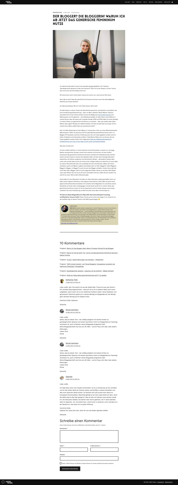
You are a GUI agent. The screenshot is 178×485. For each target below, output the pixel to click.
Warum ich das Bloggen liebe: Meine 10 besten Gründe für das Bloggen (90, 248)
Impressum (160, 482)
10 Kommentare (75, 12)
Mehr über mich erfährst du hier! (69, 223)
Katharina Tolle (72, 280)
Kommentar (64, 428)
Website (62, 454)
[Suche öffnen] (172, 2)
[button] (3, 482)
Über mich (139, 2)
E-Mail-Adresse (95, 446)
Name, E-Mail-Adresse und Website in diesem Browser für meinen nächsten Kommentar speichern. (88, 463)
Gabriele (69, 377)
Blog (133, 2)
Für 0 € (145, 2)
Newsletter (167, 2)
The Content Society (104, 115)
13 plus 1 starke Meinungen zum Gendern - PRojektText (85, 260)
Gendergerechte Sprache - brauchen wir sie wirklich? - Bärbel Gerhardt (90, 271)
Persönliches (57, 12)
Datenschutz (168, 482)
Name (62, 446)
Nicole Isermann (72, 310)
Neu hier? (127, 2)
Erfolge (151, 2)
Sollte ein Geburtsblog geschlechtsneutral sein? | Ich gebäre (86, 275)
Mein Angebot (158, 2)
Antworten (63, 304)
